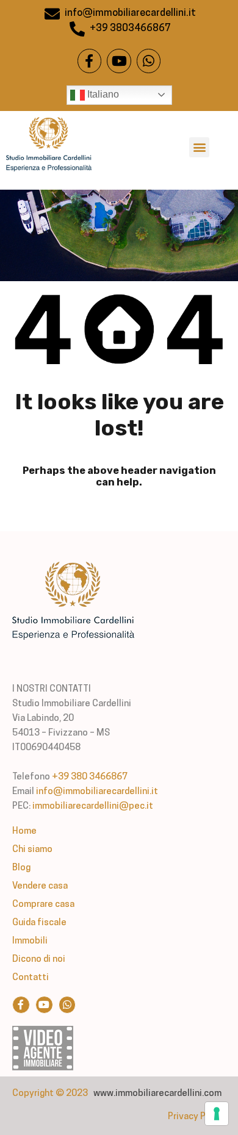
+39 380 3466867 (90, 777)
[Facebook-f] (90, 61)
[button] (199, 147)
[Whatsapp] (149, 61)
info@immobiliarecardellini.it (97, 792)
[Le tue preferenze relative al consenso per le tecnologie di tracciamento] (216, 1113)
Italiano (102, 94)
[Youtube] (119, 61)
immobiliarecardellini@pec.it (92, 806)
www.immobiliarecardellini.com (157, 1093)
